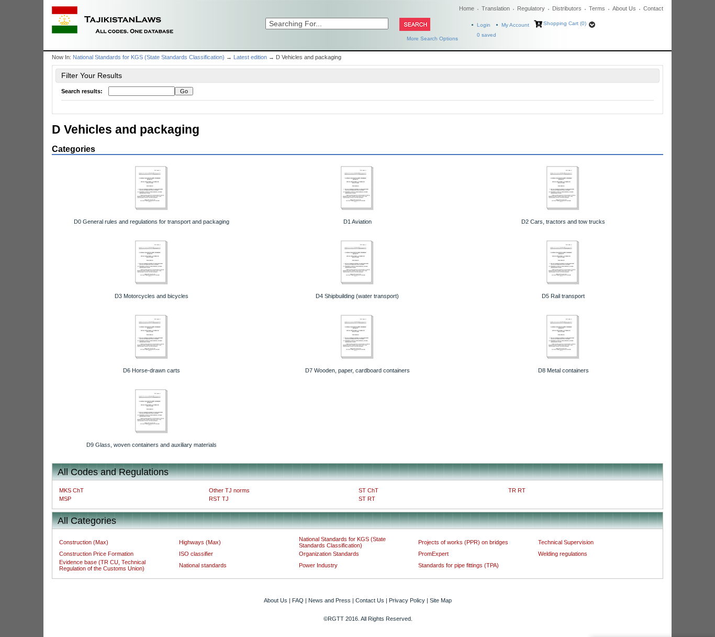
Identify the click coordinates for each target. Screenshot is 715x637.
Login (483, 25)
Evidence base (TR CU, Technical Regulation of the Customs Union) (102, 565)
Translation (496, 8)
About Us (624, 8)
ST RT (367, 499)
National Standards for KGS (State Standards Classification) (149, 57)
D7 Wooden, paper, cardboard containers (357, 370)
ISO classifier (196, 554)
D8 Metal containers (563, 370)
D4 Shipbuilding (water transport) (357, 296)
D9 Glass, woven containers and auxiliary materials (151, 445)
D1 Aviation (357, 221)
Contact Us (369, 600)
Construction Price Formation (96, 554)
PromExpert (433, 554)
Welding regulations (562, 554)
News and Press (329, 600)
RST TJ (219, 499)
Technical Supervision (566, 542)
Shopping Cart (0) (564, 23)
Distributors (567, 8)
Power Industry (318, 565)
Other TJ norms (229, 490)
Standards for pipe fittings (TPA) (458, 565)
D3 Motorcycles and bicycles (151, 296)
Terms (597, 8)
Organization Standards (329, 554)
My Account (515, 25)
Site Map (441, 600)
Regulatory (531, 8)
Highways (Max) (200, 542)
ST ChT (368, 490)
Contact (653, 8)
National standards (203, 565)
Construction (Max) (83, 542)
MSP (65, 499)
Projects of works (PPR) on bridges (463, 542)
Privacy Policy (407, 600)
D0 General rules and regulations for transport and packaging (151, 221)
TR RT (517, 490)
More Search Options (432, 38)
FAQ (298, 600)
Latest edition (250, 57)
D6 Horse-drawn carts (151, 370)
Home (466, 8)
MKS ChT (71, 490)
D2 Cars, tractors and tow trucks (563, 221)
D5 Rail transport (563, 296)
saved (486, 35)
